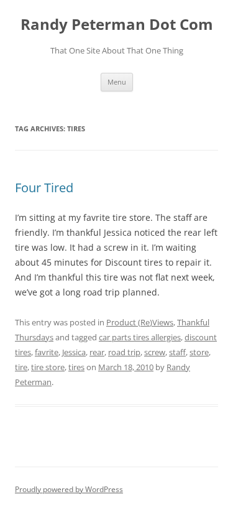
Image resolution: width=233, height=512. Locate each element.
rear (96, 352)
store (199, 352)
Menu (116, 81)
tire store (48, 367)
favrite (46, 352)
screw (154, 352)
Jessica (74, 352)
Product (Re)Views (139, 322)
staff (177, 352)
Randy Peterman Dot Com (117, 24)
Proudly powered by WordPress (69, 489)
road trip (124, 352)
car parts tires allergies (140, 337)
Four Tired (44, 187)
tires (76, 367)
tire (21, 367)
